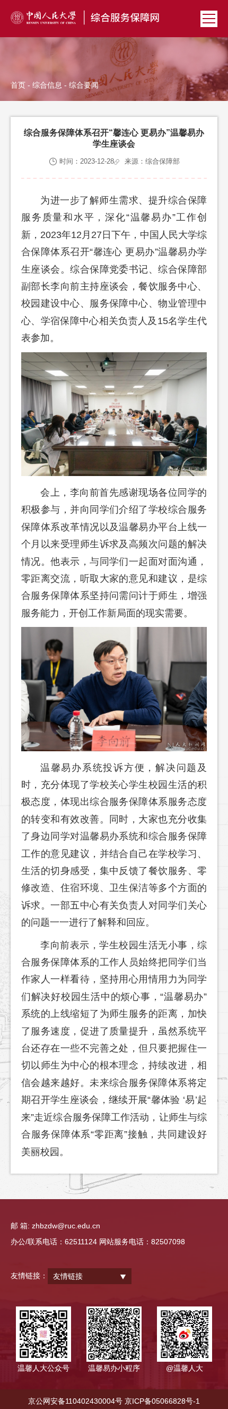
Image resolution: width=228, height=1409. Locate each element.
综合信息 (47, 85)
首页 (18, 85)
